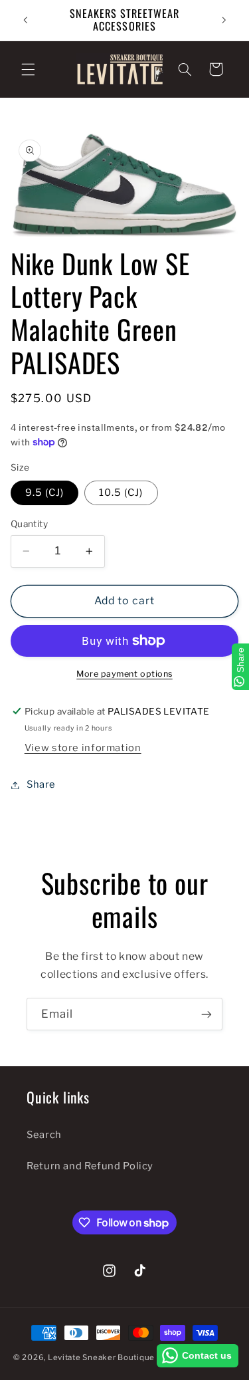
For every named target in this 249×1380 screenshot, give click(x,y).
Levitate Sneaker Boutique (101, 1357)
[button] (28, 69)
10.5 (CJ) (121, 493)
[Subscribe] (206, 1014)
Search (44, 1135)
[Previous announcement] (25, 20)
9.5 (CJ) (44, 493)
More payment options (124, 674)
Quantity (29, 523)
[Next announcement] (223, 20)
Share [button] (41, 784)
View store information (83, 748)
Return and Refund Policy (90, 1166)
